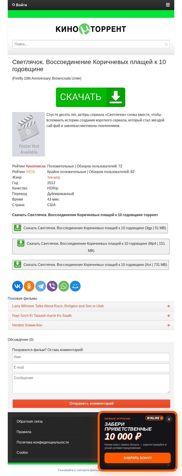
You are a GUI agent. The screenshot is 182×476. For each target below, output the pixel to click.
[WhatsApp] (63, 286)
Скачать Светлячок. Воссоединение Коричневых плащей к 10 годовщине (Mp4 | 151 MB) (95, 247)
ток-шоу (53, 177)
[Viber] (52, 286)
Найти (166, 44)
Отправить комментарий (91, 403)
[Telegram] (40, 286)
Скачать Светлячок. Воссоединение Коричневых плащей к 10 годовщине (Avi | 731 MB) (95, 264)
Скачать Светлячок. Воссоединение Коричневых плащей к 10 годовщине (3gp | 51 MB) (94, 228)
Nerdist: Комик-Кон (27, 325)
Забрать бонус (137, 458)
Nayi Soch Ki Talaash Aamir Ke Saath (42, 315)
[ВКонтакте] (17, 286)
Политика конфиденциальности (43, 442)
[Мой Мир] (75, 286)
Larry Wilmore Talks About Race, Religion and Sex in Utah (58, 306)
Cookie (22, 452)
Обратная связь (30, 421)
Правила (24, 432)
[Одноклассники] (29, 286)
